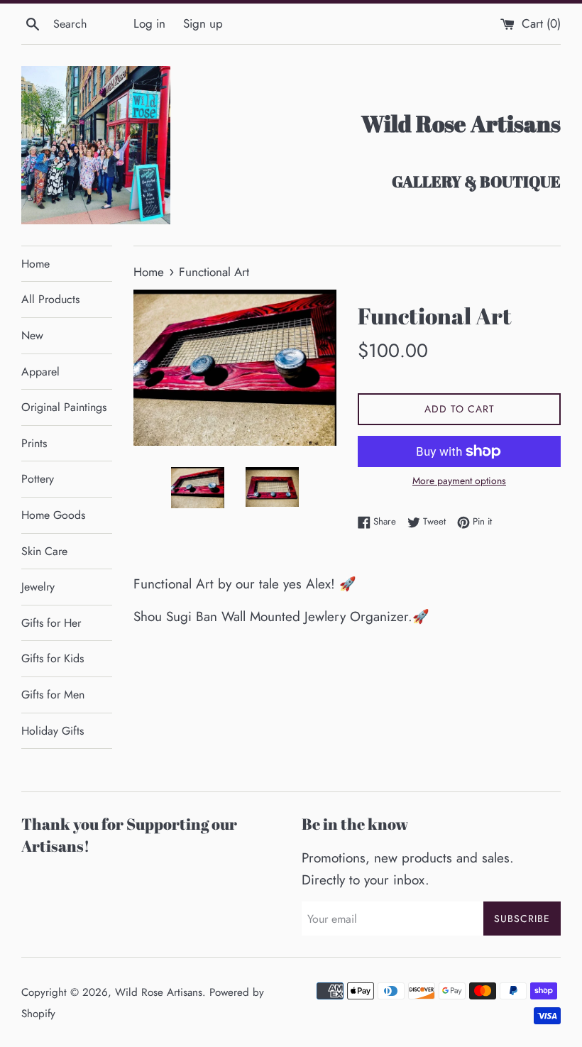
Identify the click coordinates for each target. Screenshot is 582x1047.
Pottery (37, 479)
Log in (149, 23)
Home (35, 264)
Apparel (40, 371)
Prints (34, 443)
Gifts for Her (51, 623)
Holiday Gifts (52, 731)
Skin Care (44, 551)
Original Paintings (63, 407)
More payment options (459, 480)
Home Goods (53, 515)
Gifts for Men (52, 694)
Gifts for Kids (52, 658)
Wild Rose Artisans (158, 992)
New (32, 335)
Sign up (203, 23)
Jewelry (38, 587)
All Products (50, 299)
